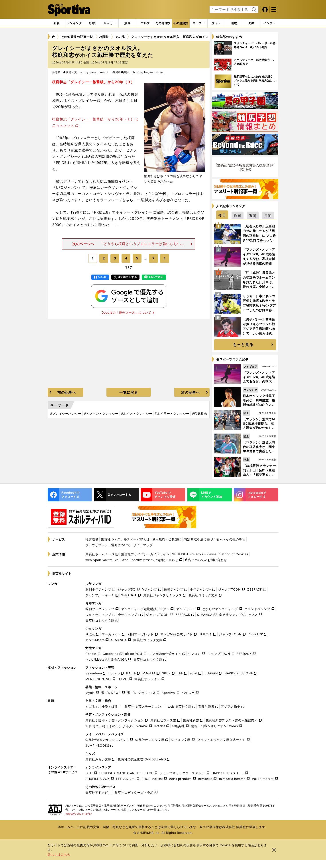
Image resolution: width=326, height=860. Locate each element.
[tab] (92, 23)
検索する (253, 10)
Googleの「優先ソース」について (126, 312)
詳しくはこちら (59, 854)
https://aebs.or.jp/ (78, 813)
